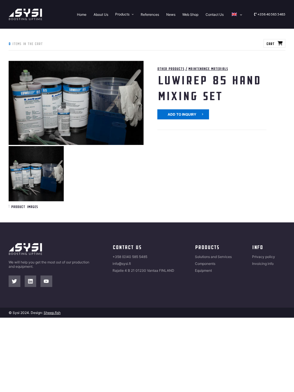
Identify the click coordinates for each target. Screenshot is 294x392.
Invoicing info (263, 263)
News (170, 14)
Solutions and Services (213, 257)
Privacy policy (263, 257)
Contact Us (215, 14)
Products (122, 14)
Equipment (203, 270)
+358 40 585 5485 (271, 14)
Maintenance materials (208, 68)
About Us (101, 14)
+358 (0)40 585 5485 (130, 257)
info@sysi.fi (122, 263)
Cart (270, 43)
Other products (170, 68)
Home (81, 14)
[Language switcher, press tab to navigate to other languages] (236, 14)
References (150, 14)
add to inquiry (182, 114)
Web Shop (190, 14)
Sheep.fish (52, 313)
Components (205, 263)
